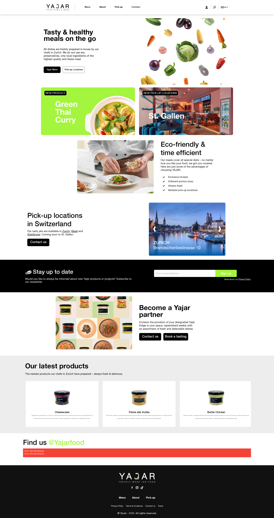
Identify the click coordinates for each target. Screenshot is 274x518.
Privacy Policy (245, 280)
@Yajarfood (66, 443)
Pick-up (150, 498)
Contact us (150, 506)
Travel (160, 506)
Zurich (66, 231)
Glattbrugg (33, 235)
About (135, 498)
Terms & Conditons (134, 506)
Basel (74, 231)
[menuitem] (87, 7)
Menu (122, 498)
